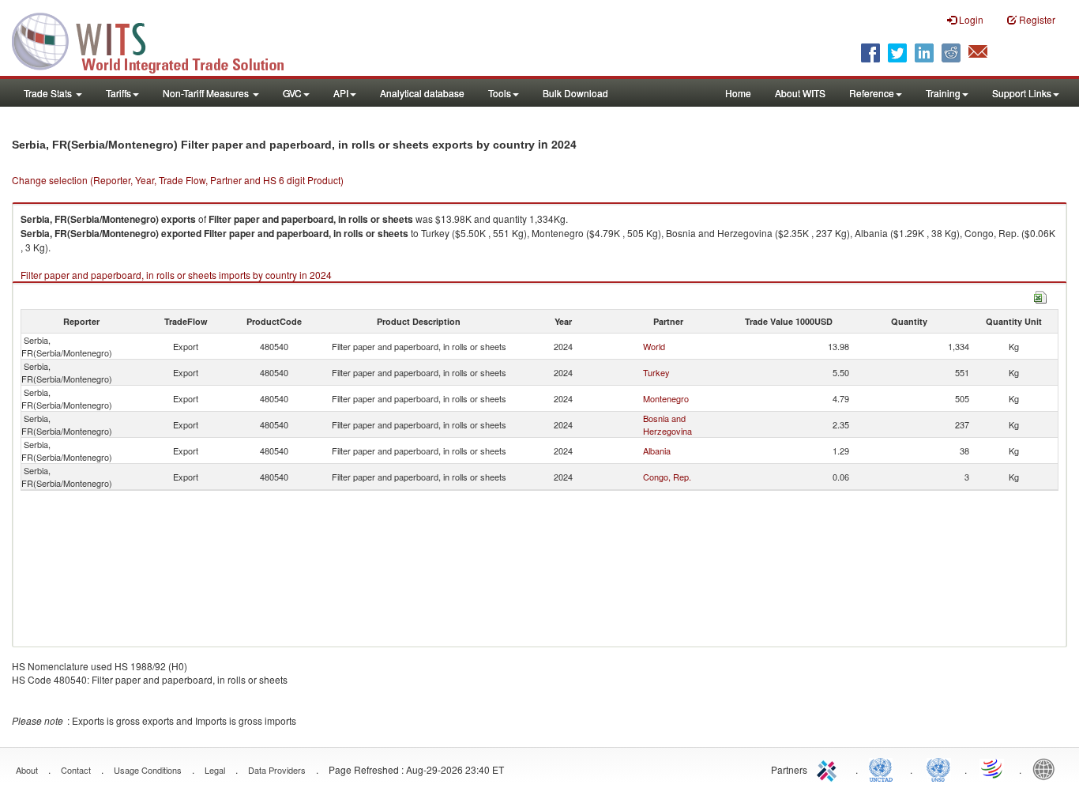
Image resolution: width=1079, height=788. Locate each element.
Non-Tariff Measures (207, 93)
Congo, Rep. (667, 476)
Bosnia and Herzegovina (667, 424)
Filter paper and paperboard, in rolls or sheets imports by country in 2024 (176, 274)
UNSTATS (938, 768)
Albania (657, 450)
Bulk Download (575, 93)
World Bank (1047, 768)
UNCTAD (884, 768)
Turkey (656, 372)
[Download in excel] (1040, 295)
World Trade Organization (993, 768)
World (654, 346)
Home (738, 93)
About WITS (800, 93)
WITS (158, 39)
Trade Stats (49, 93)
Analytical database (422, 93)
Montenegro (666, 398)
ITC (829, 768)
